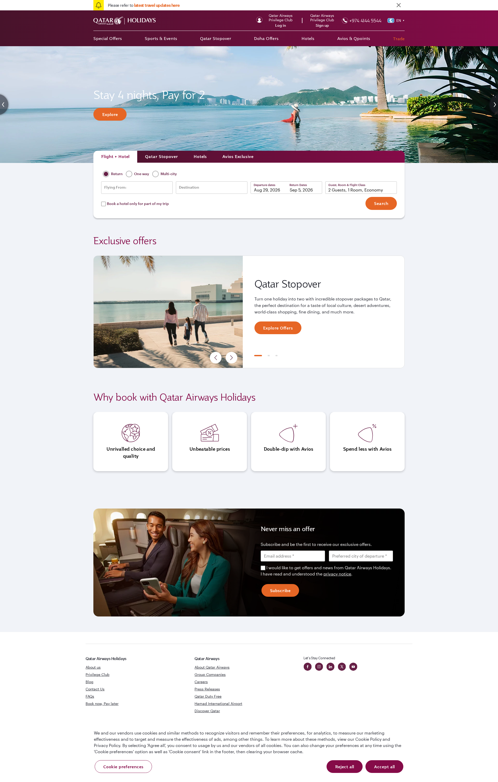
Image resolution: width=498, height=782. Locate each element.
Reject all (344, 766)
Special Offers (107, 38)
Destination (189, 187)
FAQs (90, 696)
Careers (201, 682)
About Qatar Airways (212, 667)
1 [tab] (258, 355)
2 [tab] (269, 355)
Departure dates (264, 184)
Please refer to (143, 5)
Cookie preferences (123, 766)
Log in (280, 25)
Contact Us (95, 689)
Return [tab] (116, 174)
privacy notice (337, 573)
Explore (110, 114)
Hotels (307, 38)
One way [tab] (141, 174)
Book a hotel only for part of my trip (138, 203)
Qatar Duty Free (208, 696)
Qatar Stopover (215, 38)
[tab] (115, 157)
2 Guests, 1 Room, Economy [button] (355, 189)
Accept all (384, 766)
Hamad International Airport (218, 703)
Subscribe (280, 590)
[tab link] (238, 157)
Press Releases (207, 689)
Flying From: (115, 187)
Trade (399, 38)
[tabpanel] (249, 312)
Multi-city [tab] (168, 174)
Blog (89, 682)
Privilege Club (97, 674)
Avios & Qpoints (353, 38)
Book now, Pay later (102, 703)
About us (93, 667)
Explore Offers (278, 328)
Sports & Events (161, 38)
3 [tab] (276, 355)
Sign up (322, 25)
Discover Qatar (207, 711)
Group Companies (210, 674)
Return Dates (298, 184)
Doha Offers (266, 38)
